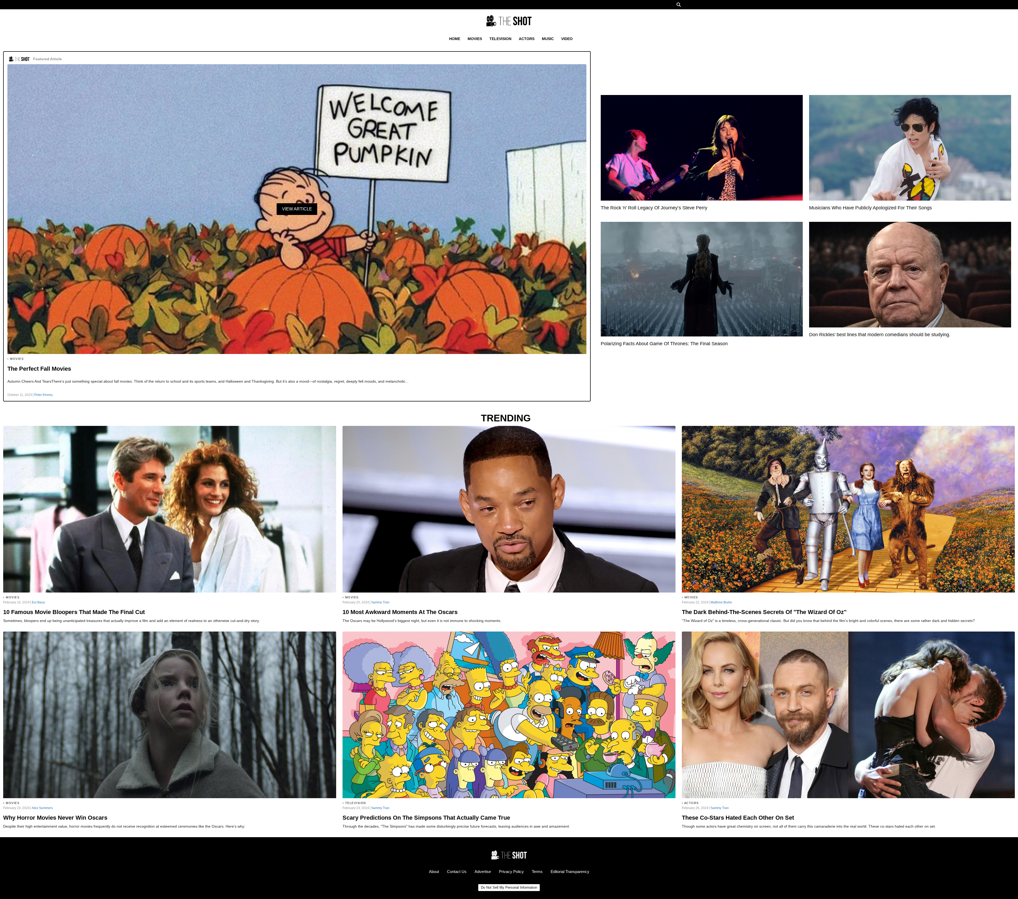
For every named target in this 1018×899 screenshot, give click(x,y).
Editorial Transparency (570, 871)
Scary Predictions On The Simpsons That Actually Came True (426, 817)
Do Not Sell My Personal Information (509, 887)
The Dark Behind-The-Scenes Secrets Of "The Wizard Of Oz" (764, 612)
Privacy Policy (511, 871)
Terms (537, 871)
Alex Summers (42, 808)
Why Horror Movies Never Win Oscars (55, 817)
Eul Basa (38, 602)
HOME (454, 39)
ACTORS (526, 39)
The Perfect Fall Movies (39, 368)
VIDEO (567, 39)
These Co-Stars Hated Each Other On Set (738, 817)
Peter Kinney (43, 395)
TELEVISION (500, 39)
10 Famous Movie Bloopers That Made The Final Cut (74, 612)
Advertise (483, 871)
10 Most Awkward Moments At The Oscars (400, 612)
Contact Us (457, 871)
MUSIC (548, 39)
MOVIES (475, 39)
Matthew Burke (721, 602)
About (434, 871)
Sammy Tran (380, 602)
